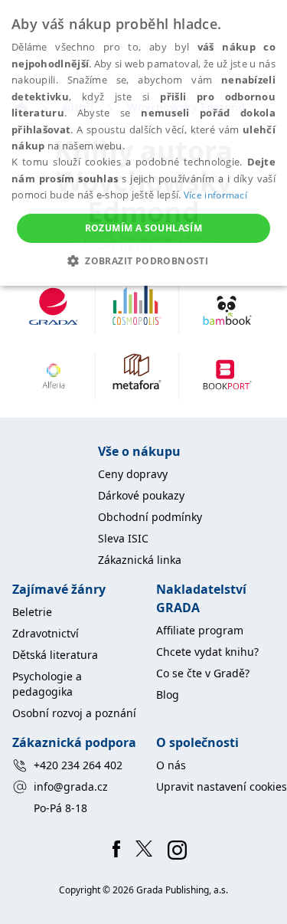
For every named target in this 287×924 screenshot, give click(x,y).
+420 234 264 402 (78, 765)
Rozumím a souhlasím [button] (144, 227)
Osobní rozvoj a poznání (74, 713)
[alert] (143, 143)
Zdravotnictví (45, 633)
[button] (143, 260)
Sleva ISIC (123, 538)
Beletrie (32, 612)
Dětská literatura (55, 654)
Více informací (215, 195)
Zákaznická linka (139, 559)
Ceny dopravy (133, 474)
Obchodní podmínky (150, 517)
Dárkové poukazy (141, 495)
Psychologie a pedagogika (47, 684)
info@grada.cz (71, 786)
